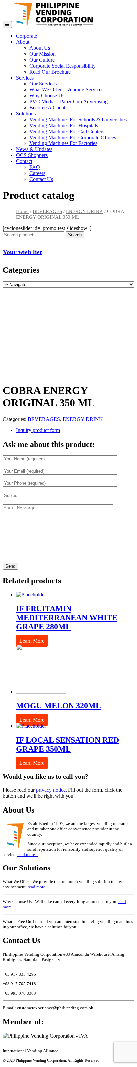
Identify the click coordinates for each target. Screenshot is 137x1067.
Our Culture (42, 60)
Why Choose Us (46, 95)
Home (22, 211)
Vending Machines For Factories (63, 143)
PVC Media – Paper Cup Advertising (68, 101)
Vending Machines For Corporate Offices (72, 137)
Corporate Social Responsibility (62, 66)
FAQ (34, 167)
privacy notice (51, 790)
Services (25, 78)
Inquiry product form (38, 430)
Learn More (31, 641)
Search (75, 234)
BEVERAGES (47, 211)
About (22, 42)
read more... (27, 854)
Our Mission (42, 54)
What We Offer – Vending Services (66, 89)
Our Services (43, 83)
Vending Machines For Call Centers (66, 131)
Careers (37, 173)
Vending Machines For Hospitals (63, 125)
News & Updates (34, 149)
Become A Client (47, 107)
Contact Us (41, 179)
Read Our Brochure (50, 72)
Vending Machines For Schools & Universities (78, 119)
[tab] (75, 430)
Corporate (26, 36)
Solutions (26, 113)
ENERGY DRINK (84, 211)
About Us (39, 48)
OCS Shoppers (32, 155)
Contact (24, 161)
